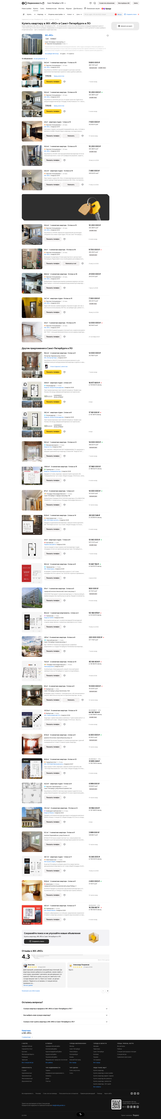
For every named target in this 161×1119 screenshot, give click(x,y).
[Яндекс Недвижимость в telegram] (138, 1093)
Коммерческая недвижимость (55, 1073)
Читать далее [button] (28, 985)
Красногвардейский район (54, 1051)
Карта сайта (108, 1093)
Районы (119, 1049)
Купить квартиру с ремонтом (102, 1081)
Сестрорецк (97, 1059)
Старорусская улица (61, 495)
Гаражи (48, 1070)
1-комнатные (26, 1037)
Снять (71, 1073)
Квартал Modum (49, 813)
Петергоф (47, 356)
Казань (72, 1057)
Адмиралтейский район (53, 1046)
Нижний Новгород (75, 1059)
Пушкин (95, 1057)
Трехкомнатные (26, 1076)
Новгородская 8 (49, 666)
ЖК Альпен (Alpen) (50, 861)
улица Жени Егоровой (62, 788)
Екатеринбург (74, 1054)
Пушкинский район (51, 1057)
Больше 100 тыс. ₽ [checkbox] (32, 215)
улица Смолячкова (61, 691)
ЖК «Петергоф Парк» (50, 358)
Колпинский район (51, 1049)
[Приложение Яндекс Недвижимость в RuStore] (137, 1107)
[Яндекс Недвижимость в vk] (132, 1093)
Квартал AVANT (49, 617)
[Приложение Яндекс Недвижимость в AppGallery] (134, 1107)
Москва (72, 1046)
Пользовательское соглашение (68, 1093)
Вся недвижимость (27, 1093)
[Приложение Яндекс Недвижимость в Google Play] (131, 1107)
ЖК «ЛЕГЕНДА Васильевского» (53, 764)
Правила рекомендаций (87, 1093)
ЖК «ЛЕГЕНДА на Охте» (51, 520)
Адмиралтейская (27, 1046)
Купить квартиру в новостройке (103, 1073)
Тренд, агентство (59, 76)
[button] (94, 3)
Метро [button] (120, 14)
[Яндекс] (136, 1115)
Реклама (38, 1093)
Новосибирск (74, 1051)
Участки (48, 1081)
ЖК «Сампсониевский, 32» (52, 715)
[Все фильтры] (24, 14)
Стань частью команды (50, 1093)
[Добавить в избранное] (107, 35)
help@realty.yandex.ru (58, 1105)
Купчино (24, 1051)
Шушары (96, 1046)
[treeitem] (27, 8)
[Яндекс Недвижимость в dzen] (135, 1093)
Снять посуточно (75, 1070)
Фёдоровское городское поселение (56, 1059)
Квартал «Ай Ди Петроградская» (54, 387)
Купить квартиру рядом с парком (103, 1076)
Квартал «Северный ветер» (52, 471)
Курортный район (51, 1054)
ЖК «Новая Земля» (50, 910)
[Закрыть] (138, 14)
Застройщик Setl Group (52, 53)
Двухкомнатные (27, 1081)
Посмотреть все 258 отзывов (31, 991)
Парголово (96, 1049)
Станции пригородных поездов (126, 1051)
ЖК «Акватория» (49, 569)
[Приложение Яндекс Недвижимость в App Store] (128, 1107)
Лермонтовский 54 (50, 544)
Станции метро (121, 1054)
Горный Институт (27, 1049)
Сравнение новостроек (124, 1057)
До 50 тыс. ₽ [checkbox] (42, 210)
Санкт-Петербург (49, 495)
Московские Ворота (28, 1054)
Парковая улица (55, 356)
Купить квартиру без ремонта (102, 1078)
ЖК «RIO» (47, 67)
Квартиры (26, 1030)
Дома (47, 1078)
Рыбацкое (25, 1057)
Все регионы (121, 1046)
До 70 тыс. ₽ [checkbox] (54, 210)
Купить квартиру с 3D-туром (102, 1084)
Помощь (99, 1093)
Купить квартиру (98, 1070)
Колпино (96, 1054)
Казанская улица (60, 642)
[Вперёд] (107, 991)
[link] (135, 3)
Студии (24, 1070)
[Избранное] (90, 3)
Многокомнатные (27, 1078)
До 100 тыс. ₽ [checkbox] (67, 210)
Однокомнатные (27, 1073)
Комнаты (48, 1076)
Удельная (24, 1059)
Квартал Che (48, 447)
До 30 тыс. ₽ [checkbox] (30, 210)
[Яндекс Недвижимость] (33, 3)
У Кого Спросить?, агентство (59, 366)
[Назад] (103, 991)
